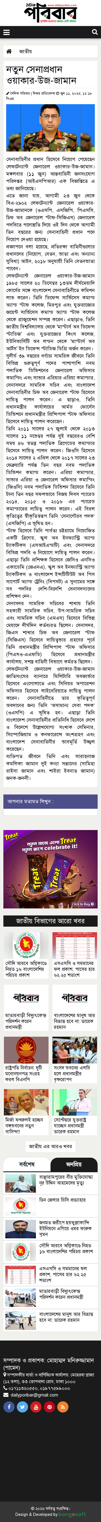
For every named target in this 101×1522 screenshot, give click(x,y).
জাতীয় (25, 51)
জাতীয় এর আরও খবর (50, 1146)
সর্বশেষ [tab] (27, 1164)
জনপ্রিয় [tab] (74, 1164)
